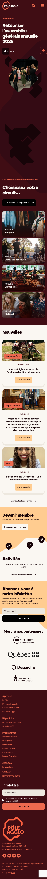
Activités (7, 763)
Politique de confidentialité (12, 869)
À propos (7, 696)
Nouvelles (7, 767)
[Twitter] (9, 856)
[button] (33, 5)
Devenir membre (11, 776)
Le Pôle (5, 700)
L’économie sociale (10, 704)
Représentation (8, 752)
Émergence (7, 741)
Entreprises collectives (11, 722)
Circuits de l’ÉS (8, 726)
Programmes (9, 733)
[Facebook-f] (4, 856)
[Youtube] (19, 856)
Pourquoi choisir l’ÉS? (10, 708)
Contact (6, 772)
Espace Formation (9, 756)
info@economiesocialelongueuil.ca (17, 849)
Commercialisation (9, 737)
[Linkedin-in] (14, 856)
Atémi (13, 873)
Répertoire (8, 718)
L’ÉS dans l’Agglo (8, 712)
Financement (7, 744)
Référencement (8, 748)
